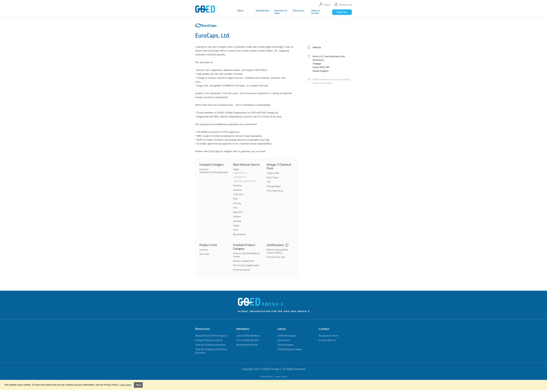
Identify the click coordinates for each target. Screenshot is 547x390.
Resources (202, 329)
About (281, 329)
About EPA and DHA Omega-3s (211, 335)
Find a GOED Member (247, 340)
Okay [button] (138, 385)
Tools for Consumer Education (210, 345)
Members (242, 329)
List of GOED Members (248, 335)
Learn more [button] (125, 385)
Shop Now (342, 12)
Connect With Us (327, 340)
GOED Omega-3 (272, 369)
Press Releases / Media (289, 349)
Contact (324, 329)
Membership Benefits (247, 345)
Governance (283, 340)
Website (317, 47)
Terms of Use (280, 377)
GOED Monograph (286, 335)
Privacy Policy (267, 377)
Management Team (328, 335)
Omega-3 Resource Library (209, 340)
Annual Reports (285, 345)
